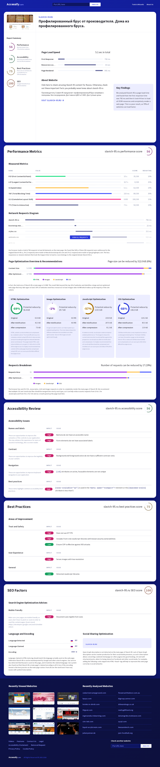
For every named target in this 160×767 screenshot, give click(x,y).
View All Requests (80, 237)
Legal (41, 741)
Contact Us (31, 741)
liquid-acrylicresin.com (92, 727)
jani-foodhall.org (125, 733)
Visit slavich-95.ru (51, 100)
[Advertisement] (96, 40)
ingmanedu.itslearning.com (94, 716)
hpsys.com (87, 698)
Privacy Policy (14, 749)
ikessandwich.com (125, 727)
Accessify (15, 4)
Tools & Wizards (138, 4)
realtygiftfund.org (125, 710)
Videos (11, 741)
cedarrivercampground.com (94, 693)
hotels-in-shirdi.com (91, 704)
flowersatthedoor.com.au (129, 693)
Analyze (95, 4)
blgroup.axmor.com (126, 698)
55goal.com (87, 710)
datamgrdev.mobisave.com (129, 716)
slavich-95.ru (46, 17)
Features (20, 741)
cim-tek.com (88, 721)
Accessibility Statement (18, 745)
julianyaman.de (89, 733)
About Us (150, 4)
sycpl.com (122, 721)
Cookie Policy (28, 749)
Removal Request (38, 745)
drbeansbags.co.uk (126, 704)
